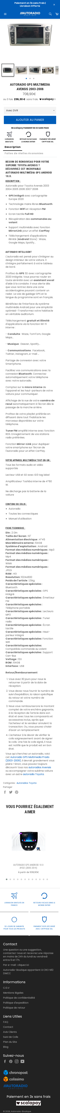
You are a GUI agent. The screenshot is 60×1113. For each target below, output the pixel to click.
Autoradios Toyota (26, 783)
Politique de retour (14, 1007)
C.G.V (6, 988)
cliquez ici (23, 965)
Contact (8, 1027)
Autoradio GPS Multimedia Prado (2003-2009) (27, 758)
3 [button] (33, 78)
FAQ (5, 1022)
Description (13, 147)
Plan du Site (10, 1042)
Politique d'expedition (15, 1002)
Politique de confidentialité (19, 998)
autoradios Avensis (39, 767)
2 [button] (30, 78)
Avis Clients (10, 1032)
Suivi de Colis (10, 1037)
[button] (6, 879)
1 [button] (26, 78)
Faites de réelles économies (24, 153)
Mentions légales (13, 993)
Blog (5, 1047)
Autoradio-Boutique (21, 1111)
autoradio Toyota (33, 774)
